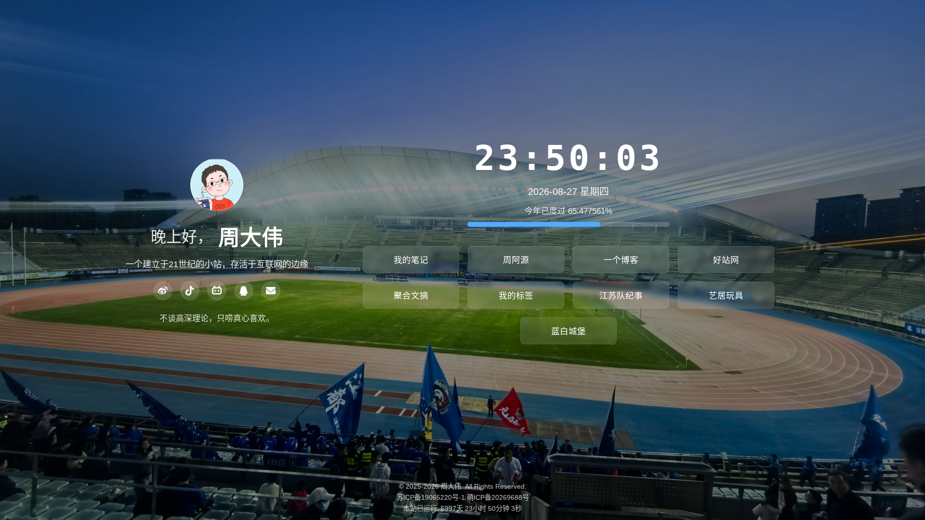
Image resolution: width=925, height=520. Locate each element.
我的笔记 (411, 260)
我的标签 (516, 295)
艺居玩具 (726, 295)
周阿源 (516, 260)
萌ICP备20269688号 (498, 497)
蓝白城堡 (568, 331)
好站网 (726, 260)
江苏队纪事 (621, 295)
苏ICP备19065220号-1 (430, 497)
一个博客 (621, 260)
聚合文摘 (411, 295)
